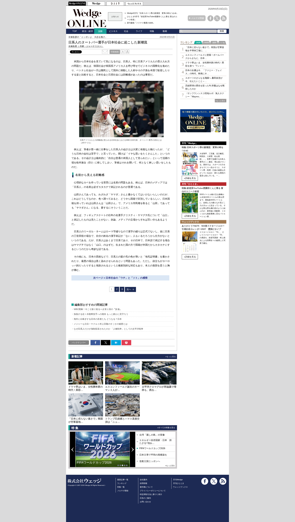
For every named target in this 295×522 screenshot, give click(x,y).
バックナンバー (79, 342)
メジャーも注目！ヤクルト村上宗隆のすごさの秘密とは (101, 324)
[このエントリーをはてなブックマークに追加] (116, 342)
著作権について (146, 487)
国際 (100, 31)
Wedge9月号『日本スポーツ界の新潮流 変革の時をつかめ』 (152, 13)
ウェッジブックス (180, 487)
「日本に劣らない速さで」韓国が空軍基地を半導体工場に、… (204, 49)
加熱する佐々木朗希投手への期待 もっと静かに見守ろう (101, 314)
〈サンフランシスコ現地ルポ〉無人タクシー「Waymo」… (204, 95)
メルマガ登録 (197, 18)
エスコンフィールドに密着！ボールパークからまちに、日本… (204, 56)
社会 (126, 31)
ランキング (121, 483)
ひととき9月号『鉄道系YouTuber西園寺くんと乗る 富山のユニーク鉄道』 (153, 18)
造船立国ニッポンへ (149, 461)
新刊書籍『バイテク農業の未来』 (141, 23)
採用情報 (143, 483)
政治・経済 (87, 31)
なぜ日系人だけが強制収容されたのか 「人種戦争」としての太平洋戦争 (108, 329)
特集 (152, 31)
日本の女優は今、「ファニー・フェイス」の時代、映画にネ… (203, 72)
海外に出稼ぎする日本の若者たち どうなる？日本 (98, 319)
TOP (74, 31)
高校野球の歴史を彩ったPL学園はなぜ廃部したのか (204, 87)
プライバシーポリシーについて (153, 491)
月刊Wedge (178, 480)
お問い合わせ (145, 502)
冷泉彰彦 (85, 46)
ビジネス (113, 31)
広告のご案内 (145, 498)
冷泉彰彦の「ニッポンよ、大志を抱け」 (87, 37)
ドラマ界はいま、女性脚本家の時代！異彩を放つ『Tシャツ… (204, 64)
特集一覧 (121, 487)
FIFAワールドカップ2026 (94, 462)
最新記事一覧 (122, 480)
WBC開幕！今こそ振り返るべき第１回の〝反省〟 (98, 309)
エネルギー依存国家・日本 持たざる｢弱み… (155, 442)
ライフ (139, 31)
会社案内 (143, 480)
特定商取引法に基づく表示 (151, 494)
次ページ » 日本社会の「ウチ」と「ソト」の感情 (120, 277)
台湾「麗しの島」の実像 (152, 434)
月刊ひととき (178, 483)
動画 (165, 31)
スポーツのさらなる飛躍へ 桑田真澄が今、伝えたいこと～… (203, 79)
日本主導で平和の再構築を (153, 454)
